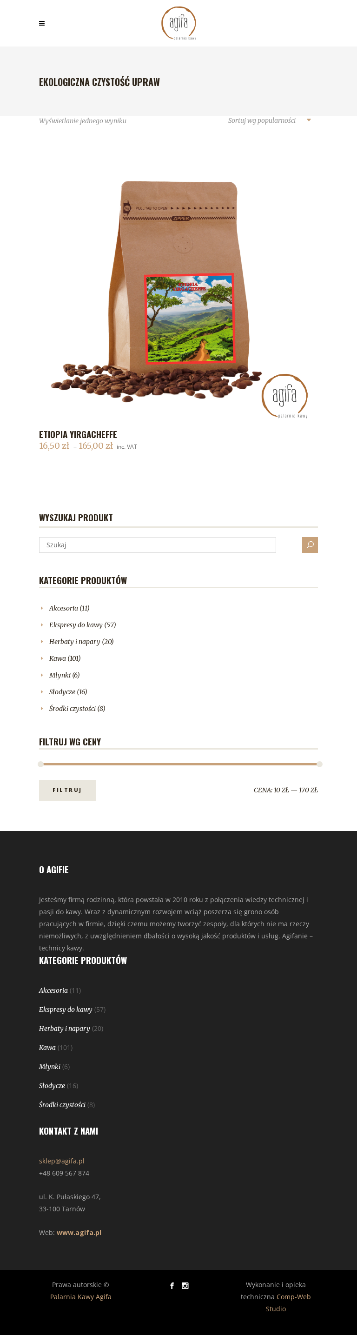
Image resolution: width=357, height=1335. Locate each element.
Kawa (57, 658)
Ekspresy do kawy (76, 625)
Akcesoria (63, 608)
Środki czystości (72, 708)
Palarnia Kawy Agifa (81, 1296)
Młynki (60, 675)
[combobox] (269, 121)
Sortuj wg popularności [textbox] (262, 120)
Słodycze (62, 692)
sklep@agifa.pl (62, 1160)
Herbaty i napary (74, 642)
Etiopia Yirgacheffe (78, 433)
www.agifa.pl (79, 1232)
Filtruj (67, 789)
